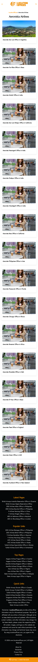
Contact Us (18, 655)
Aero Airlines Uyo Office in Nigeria (19, 569)
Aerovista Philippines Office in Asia (14, 261)
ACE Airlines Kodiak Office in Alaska (19, 542)
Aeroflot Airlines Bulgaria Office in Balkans (19, 564)
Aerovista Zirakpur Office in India (13, 178)
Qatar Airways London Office (19, 605)
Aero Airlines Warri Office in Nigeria (19, 571)
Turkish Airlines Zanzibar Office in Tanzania (19, 595)
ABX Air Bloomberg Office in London (19, 519)
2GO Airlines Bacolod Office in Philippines (19, 509)
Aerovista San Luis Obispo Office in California (17, 123)
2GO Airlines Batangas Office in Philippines (19, 530)
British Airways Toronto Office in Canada (19, 587)
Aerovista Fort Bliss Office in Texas (13, 67)
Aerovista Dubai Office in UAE (12, 455)
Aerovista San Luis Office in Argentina (14, 40)
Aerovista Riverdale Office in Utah (13, 372)
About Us (18, 647)
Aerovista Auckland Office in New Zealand (16, 483)
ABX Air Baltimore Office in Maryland (19, 516)
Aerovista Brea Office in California (13, 233)
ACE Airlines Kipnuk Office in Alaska (19, 540)
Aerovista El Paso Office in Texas (13, 400)
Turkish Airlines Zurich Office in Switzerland (19, 548)
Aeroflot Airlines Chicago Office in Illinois (19, 566)
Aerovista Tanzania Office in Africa (13, 344)
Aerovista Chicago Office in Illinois (14, 317)
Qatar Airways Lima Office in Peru (19, 602)
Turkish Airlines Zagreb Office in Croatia (19, 592)
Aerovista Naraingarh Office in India (14, 150)
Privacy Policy (18, 652)
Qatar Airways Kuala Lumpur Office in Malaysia (19, 574)
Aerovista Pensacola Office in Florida (14, 289)
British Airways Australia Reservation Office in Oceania (19, 501)
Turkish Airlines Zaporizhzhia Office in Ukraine (19, 545)
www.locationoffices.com (18, 640)
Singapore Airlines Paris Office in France (19, 600)
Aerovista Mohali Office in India (13, 95)
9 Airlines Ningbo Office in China (19, 514)
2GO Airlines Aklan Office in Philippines (19, 506)
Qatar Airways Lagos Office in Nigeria (19, 576)
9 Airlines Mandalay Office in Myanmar (19, 535)
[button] (36, 4)
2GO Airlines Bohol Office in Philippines (19, 533)
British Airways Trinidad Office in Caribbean (19, 590)
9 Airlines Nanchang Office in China (19, 538)
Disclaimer (18, 650)
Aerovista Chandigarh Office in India (14, 206)
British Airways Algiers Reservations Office (19, 504)
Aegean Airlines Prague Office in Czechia (19, 559)
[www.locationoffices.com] (19, 4)
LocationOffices (13, 12)
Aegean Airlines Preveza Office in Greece (19, 561)
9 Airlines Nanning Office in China (19, 511)
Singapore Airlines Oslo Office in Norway (19, 597)
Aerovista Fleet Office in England (13, 427)
